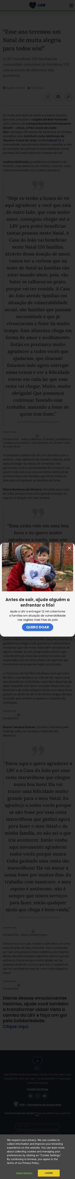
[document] (37, 589)
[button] (69, 548)
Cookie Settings (24, 1173)
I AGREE (49, 1173)
